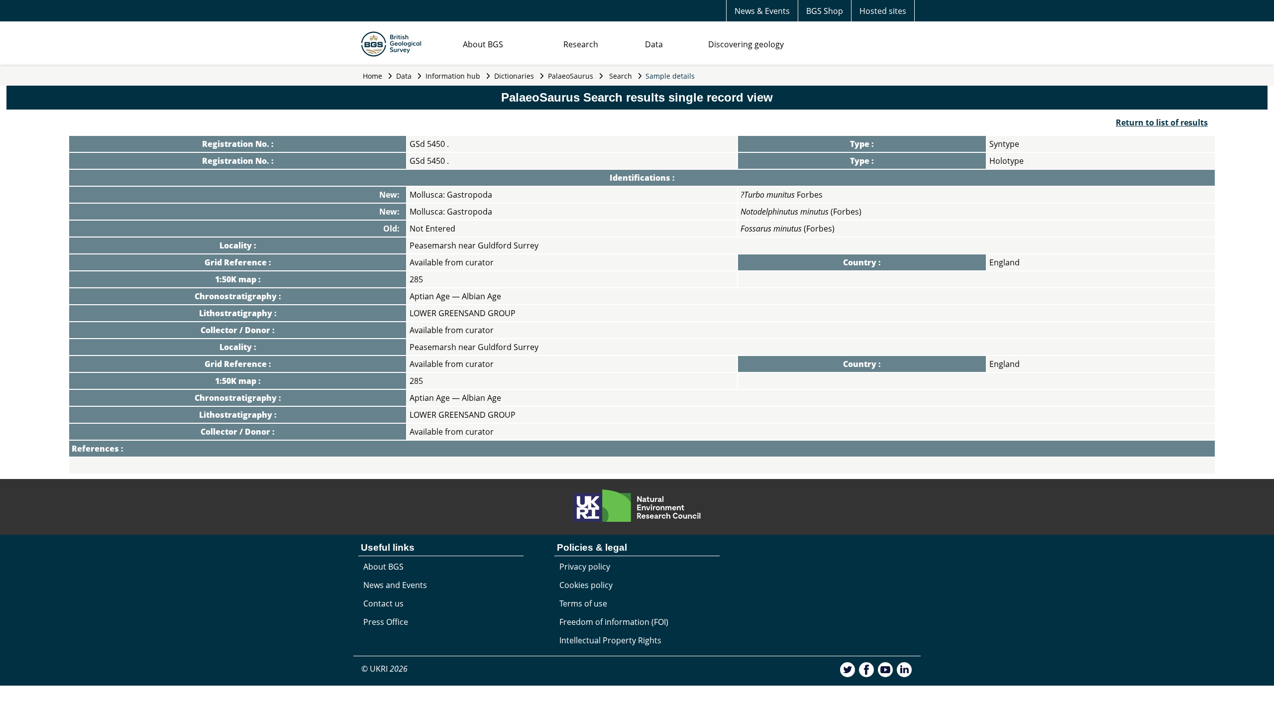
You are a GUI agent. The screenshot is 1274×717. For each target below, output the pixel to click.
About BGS (483, 44)
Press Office (385, 621)
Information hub (452, 76)
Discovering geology (746, 44)
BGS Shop (824, 10)
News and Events (395, 585)
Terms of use (583, 603)
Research (580, 44)
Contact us (383, 603)
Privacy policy (584, 566)
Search (620, 76)
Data (654, 44)
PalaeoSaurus (570, 76)
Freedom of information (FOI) (613, 621)
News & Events (762, 10)
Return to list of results (1162, 122)
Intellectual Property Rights (610, 640)
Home (372, 76)
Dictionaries (514, 76)
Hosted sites (882, 10)
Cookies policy (586, 585)
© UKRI (384, 668)
